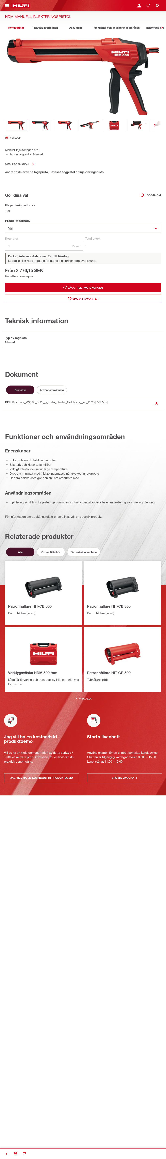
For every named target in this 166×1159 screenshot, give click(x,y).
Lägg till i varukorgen (85, 287)
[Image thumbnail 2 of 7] (41, 125)
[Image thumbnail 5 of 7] (114, 125)
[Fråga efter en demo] (15, 1153)
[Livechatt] (24, 1153)
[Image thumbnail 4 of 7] (90, 125)
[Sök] (157, 5)
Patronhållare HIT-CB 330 (109, 606)
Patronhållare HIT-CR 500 (109, 672)
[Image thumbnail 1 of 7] (16, 125)
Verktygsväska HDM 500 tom (32, 672)
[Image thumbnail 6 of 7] (139, 125)
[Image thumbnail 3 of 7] (65, 125)
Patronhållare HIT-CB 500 (30, 606)
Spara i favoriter (85, 298)
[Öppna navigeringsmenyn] (6, 5)
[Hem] (20, 5)
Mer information (17, 164)
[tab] (16, 27)
